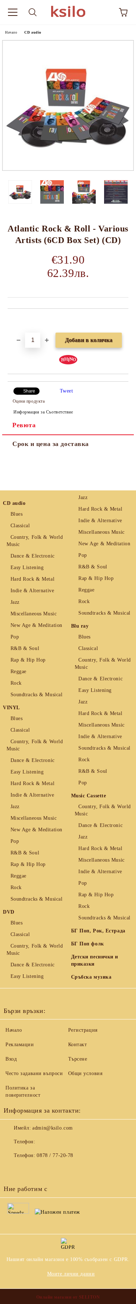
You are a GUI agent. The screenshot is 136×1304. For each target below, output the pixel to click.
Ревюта (24, 425)
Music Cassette (88, 795)
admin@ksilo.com (52, 1128)
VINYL (11, 707)
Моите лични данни (71, 1274)
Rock (16, 683)
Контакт (77, 1044)
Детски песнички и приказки (95, 960)
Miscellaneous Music (34, 613)
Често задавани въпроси (34, 1073)
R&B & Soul (25, 648)
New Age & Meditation (36, 625)
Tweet (66, 391)
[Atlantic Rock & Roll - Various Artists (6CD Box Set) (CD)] (68, 169)
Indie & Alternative (32, 590)
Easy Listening (27, 567)
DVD (9, 912)
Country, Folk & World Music (35, 540)
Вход (11, 1059)
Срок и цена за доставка (50, 443)
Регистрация (83, 1030)
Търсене (77, 1059)
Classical (20, 525)
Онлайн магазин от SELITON (68, 1297)
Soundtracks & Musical (36, 694)
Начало (11, 32)
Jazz (15, 602)
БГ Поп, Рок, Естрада (98, 930)
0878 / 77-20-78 (55, 1155)
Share (29, 391)
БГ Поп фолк (87, 943)
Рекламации (19, 1044)
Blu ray (80, 626)
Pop (15, 637)
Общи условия (85, 1073)
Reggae (18, 671)
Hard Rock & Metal (32, 579)
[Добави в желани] (123, 321)
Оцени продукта (29, 401)
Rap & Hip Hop (28, 660)
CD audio (32, 32)
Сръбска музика (91, 977)
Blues (16, 514)
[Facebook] (13, 1170)
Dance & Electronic (33, 556)
